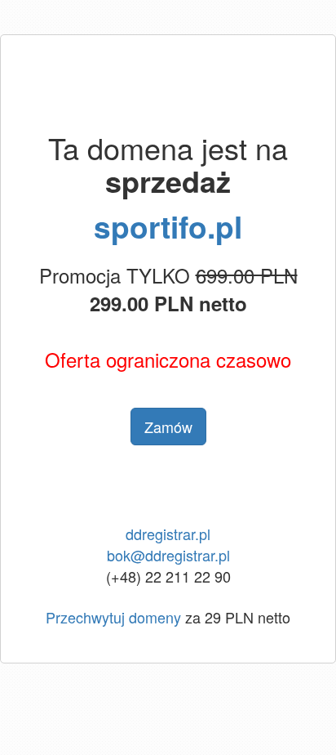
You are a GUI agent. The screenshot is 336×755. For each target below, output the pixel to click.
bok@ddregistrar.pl (168, 554)
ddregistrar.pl (168, 533)
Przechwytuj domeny (113, 617)
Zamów (168, 426)
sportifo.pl (168, 226)
